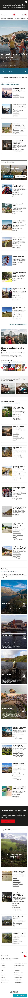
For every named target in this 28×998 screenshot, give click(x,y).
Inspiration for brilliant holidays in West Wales (19, 787)
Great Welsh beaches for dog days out (19, 89)
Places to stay (10, 18)
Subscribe (8, 821)
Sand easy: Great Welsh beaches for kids (19, 221)
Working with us (4, 982)
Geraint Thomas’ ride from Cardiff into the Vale (19, 489)
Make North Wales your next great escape (19, 728)
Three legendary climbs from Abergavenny (19, 507)
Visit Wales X (16, 970)
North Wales (7, 603)
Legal (2, 972)
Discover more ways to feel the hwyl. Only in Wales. (13, 362)
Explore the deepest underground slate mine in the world (18, 894)
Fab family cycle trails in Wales (19, 272)
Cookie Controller (4, 967)
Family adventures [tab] (8, 176)
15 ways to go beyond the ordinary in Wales (19, 872)
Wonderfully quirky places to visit (18, 917)
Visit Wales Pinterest (18, 982)
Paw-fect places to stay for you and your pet (19, 105)
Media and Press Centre (19, 965)
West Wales (7, 708)
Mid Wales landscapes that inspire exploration (19, 764)
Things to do (17, 18)
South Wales (7, 635)
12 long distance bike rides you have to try (18, 427)
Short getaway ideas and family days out (18, 185)
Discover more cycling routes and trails (10, 403)
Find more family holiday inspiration (17, 324)
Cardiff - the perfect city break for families (19, 238)
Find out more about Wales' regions (9, 571)
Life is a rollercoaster (19, 256)
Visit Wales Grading (5, 979)
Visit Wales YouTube (18, 977)
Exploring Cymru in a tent (19, 308)
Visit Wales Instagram (18, 972)
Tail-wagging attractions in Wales (18, 124)
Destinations (23, 18)
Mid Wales (6, 674)
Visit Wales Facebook (18, 975)
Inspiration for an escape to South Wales (19, 746)
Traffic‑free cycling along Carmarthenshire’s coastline (18, 525)
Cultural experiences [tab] (20, 176)
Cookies (2, 970)
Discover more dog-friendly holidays (9, 84)
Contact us (3, 965)
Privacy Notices (4, 975)
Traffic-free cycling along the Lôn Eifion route (18, 408)
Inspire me (3, 18)
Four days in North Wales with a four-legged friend (18, 142)
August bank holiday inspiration (14, 56)
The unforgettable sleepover (14, 856)
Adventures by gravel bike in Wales (19, 467)
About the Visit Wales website (20, 963)
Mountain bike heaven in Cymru (19, 448)
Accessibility (3, 963)
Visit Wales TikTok (17, 979)
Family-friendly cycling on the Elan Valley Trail (19, 547)
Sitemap (16, 967)
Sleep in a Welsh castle (19, 933)
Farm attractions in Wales (18, 204)
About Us (3, 977)
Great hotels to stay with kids (19, 288)
